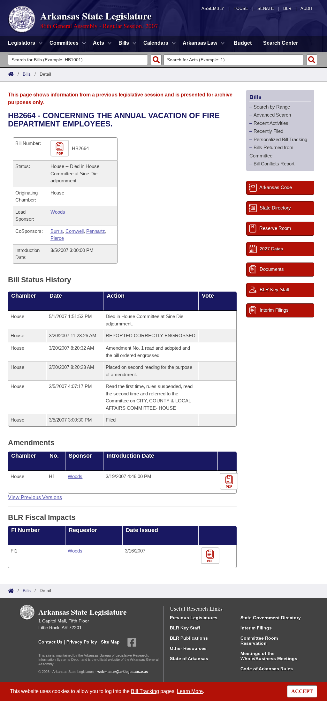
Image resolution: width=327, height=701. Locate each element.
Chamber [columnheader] (23, 296)
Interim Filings (256, 627)
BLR (287, 8)
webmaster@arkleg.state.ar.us (122, 672)
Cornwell (74, 231)
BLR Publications (189, 638)
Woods (57, 212)
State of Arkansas (189, 658)
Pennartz (95, 231)
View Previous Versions (35, 497)
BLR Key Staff (185, 627)
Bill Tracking (145, 691)
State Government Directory (270, 617)
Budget (243, 43)
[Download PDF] (230, 481)
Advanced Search (272, 115)
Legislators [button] (21, 43)
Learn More (190, 691)
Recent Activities (271, 123)
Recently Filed (268, 131)
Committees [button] (64, 43)
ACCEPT (302, 691)
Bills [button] (123, 43)
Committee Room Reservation (259, 641)
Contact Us (50, 641)
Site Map (110, 641)
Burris (56, 231)
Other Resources (188, 648)
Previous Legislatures (193, 617)
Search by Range (272, 107)
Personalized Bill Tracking (280, 139)
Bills (27, 74)
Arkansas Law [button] (200, 43)
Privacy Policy (81, 641)
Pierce (57, 238)
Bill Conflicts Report (274, 163)
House (240, 8)
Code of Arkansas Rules (266, 668)
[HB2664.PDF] (60, 148)
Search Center (280, 43)
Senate (265, 8)
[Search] (156, 59)
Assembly (213, 8)
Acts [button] (98, 43)
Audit (306, 8)
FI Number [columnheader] (25, 530)
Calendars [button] (155, 43)
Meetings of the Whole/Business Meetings (268, 656)
